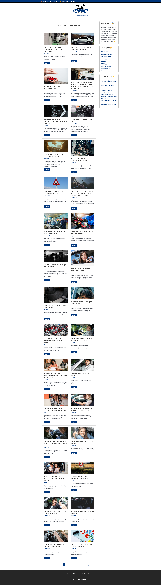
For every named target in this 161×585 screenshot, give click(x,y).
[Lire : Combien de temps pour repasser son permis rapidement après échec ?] (82, 399)
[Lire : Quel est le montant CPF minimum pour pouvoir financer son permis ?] (82, 330)
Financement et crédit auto (106, 59)
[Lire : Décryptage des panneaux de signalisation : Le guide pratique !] (82, 467)
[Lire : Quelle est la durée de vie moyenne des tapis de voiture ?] (56, 295)
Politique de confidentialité (78, 573)
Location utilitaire (104, 64)
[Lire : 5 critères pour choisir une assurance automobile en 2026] (56, 75)
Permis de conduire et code (106, 66)
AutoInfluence (75, 15)
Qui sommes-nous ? (91, 573)
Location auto (103, 63)
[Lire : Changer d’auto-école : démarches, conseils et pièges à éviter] (82, 258)
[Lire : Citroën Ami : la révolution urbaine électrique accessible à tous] (56, 145)
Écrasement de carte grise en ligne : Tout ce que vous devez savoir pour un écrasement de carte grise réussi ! (109, 81)
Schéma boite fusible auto (105, 68)
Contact (85, 573)
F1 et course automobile (105, 58)
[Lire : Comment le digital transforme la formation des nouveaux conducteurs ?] (56, 399)
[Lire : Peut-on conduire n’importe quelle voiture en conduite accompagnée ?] (56, 535)
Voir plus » (47, 63)
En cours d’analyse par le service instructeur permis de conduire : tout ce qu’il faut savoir (55, 375)
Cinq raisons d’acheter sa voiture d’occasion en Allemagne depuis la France (54, 340)
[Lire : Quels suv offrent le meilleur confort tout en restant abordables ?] (82, 39)
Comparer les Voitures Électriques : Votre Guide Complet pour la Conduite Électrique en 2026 (55, 49)
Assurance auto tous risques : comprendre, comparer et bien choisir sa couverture (55, 121)
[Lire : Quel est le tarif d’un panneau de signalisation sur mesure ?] (56, 182)
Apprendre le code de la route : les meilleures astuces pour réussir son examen (54, 478)
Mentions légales (69, 573)
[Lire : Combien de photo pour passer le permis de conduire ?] (82, 502)
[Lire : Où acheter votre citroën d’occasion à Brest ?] (82, 110)
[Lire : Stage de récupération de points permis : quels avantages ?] (82, 293)
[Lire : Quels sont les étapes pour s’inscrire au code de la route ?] (82, 432)
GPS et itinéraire (104, 61)
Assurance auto (103, 53)
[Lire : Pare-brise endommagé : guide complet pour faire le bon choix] (56, 221)
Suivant (92, 564)
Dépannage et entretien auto (106, 56)
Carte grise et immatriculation (106, 54)
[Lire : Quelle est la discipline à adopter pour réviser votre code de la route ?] (82, 535)
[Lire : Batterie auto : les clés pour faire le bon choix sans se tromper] (82, 221)
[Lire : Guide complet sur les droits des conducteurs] (82, 365)
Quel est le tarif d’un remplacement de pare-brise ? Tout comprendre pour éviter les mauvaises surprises (82, 193)
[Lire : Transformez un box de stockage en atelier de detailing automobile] (82, 147)
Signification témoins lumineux (106, 70)
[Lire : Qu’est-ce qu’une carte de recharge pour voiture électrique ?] (56, 256)
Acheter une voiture (104, 51)
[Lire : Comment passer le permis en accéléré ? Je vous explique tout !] (56, 502)
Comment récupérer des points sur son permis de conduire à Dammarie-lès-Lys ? (55, 443)
